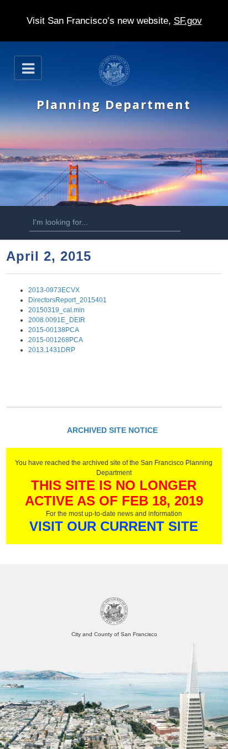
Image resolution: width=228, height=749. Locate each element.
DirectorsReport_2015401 (67, 300)
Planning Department (114, 104)
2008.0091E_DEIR (56, 320)
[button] (28, 67)
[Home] (114, 83)
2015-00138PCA (53, 330)
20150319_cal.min (56, 310)
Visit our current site (113, 526)
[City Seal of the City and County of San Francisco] (114, 623)
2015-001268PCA (55, 340)
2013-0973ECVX (54, 290)
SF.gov (188, 21)
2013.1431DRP (51, 350)
